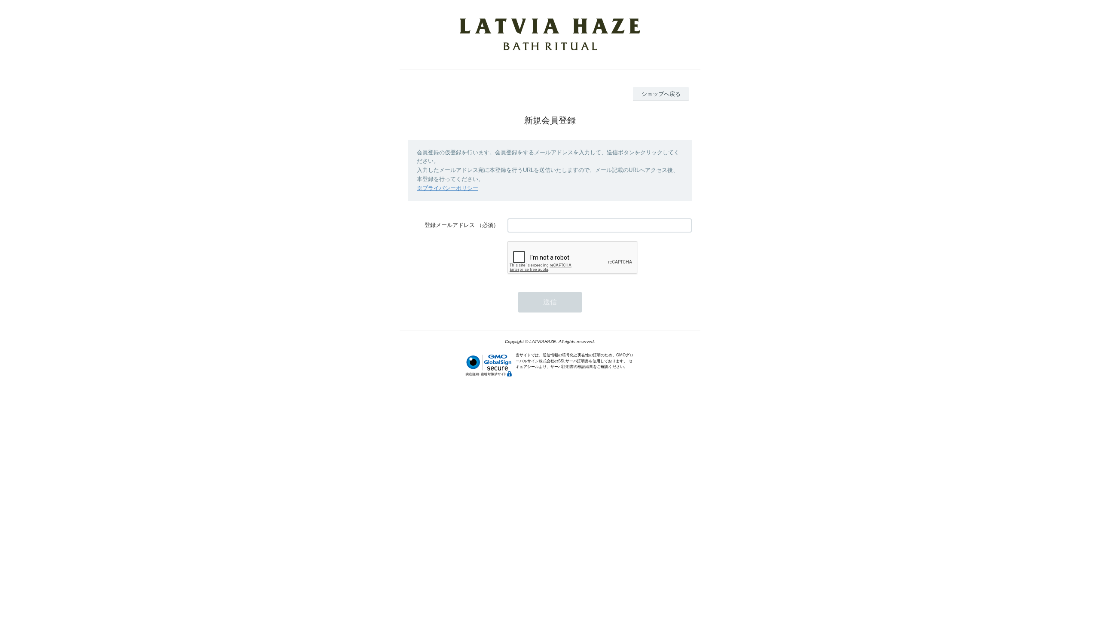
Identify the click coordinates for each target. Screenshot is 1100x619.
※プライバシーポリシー (447, 188)
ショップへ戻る (661, 94)
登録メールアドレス (450, 225)
